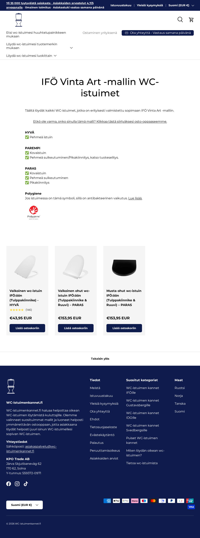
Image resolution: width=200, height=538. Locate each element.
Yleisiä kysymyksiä (150, 5)
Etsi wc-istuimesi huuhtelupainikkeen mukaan (36, 34)
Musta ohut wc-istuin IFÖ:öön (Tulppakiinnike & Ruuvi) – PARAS (123, 298)
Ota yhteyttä (100, 411)
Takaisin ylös (100, 358)
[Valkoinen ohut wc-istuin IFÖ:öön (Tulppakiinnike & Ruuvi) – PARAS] (76, 267)
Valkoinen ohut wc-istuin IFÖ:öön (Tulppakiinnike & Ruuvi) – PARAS (74, 298)
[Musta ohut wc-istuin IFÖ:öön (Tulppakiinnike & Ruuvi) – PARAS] (124, 267)
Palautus (97, 443)
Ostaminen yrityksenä (100, 33)
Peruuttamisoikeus (105, 450)
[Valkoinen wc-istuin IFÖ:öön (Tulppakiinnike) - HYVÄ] (27, 267)
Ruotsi (180, 388)
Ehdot (95, 419)
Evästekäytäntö (102, 435)
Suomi (180, 411)
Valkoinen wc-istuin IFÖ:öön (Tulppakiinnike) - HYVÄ (26, 298)
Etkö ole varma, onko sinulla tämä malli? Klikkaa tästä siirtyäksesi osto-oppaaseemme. (100, 121)
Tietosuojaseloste (103, 427)
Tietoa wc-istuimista (142, 463)
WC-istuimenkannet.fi (28, 523)
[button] (191, 19)
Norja (179, 396)
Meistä (95, 388)
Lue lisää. (135, 198)
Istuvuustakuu (121, 5)
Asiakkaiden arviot (104, 458)
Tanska (180, 403)
